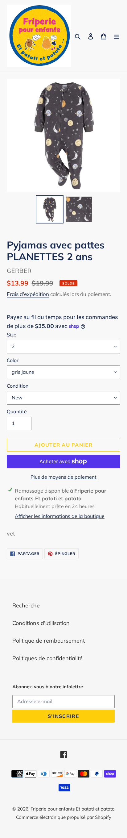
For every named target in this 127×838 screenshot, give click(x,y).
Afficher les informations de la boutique (59, 516)
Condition (17, 386)
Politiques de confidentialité (47, 658)
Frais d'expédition (28, 294)
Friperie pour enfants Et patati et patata (73, 809)
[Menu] (116, 36)
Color (12, 360)
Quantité (17, 411)
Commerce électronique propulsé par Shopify (63, 817)
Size (11, 334)
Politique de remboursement (48, 640)
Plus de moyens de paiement (63, 477)
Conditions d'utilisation (41, 623)
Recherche (26, 605)
